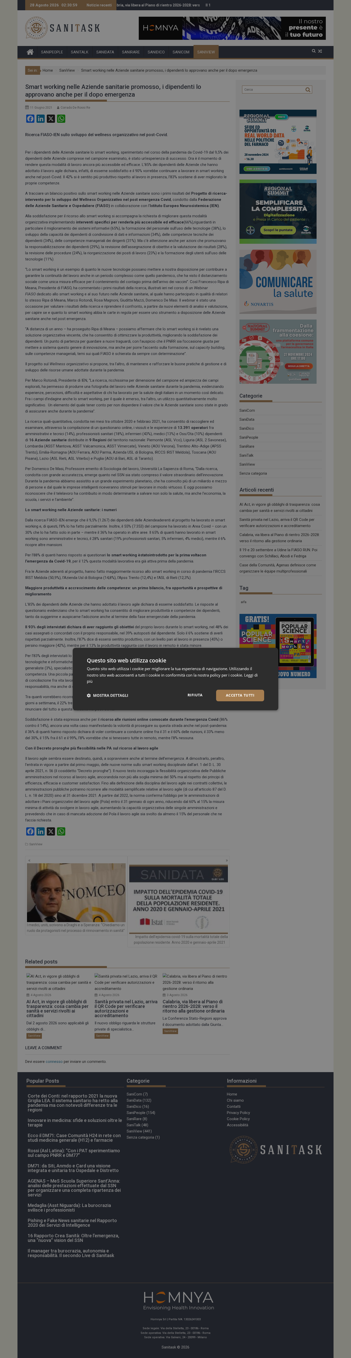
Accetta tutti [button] (240, 695)
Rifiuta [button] (195, 694)
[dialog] (175, 679)
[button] (107, 695)
